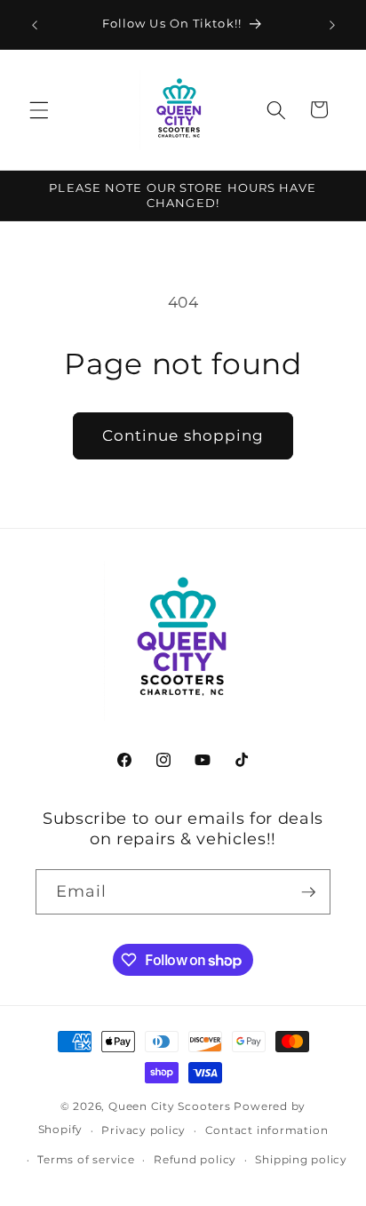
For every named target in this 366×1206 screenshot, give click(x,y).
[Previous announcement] (34, 24)
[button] (39, 109)
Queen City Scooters (169, 1106)
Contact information (267, 1130)
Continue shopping (183, 435)
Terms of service (85, 1159)
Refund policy (195, 1159)
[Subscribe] (308, 892)
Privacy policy (143, 1130)
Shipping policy (301, 1159)
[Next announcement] (332, 24)
